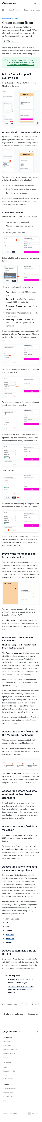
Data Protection (8, 1079)
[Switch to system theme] (29, 1113)
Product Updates (9, 1071)
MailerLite (10, 938)
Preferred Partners (10, 1049)
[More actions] (39, 3)
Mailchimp (10, 934)
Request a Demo (9, 1053)
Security (6, 1075)
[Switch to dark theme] (37, 1113)
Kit (7, 923)
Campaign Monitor (13, 919)
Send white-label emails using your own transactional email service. (20, 989)
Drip (7, 927)
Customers (7, 1045)
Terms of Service (9, 1089)
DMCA (5, 1057)
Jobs (5, 1067)
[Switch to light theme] (33, 1113)
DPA (4, 1100)
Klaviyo (9, 930)
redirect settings (12, 620)
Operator (6, 1041)
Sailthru (9, 942)
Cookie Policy (8, 1096)
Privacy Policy (8, 1093)
